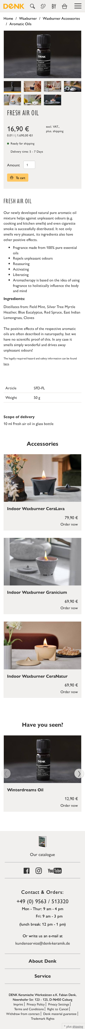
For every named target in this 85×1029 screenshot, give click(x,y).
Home (8, 18)
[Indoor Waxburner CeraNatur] (42, 645)
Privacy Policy (36, 1004)
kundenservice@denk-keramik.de (42, 943)
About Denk (42, 961)
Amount (13, 165)
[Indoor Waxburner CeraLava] (42, 478)
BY (54, 6)
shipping (58, 131)
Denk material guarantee (59, 1013)
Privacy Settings (58, 1004)
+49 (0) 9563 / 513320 (42, 901)
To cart (20, 177)
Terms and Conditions (29, 1008)
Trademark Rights (42, 1018)
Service (42, 976)
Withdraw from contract (23, 1013)
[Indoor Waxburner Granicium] (42, 562)
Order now (69, 524)
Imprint (18, 1004)
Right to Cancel (57, 1008)
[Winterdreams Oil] (42, 759)
